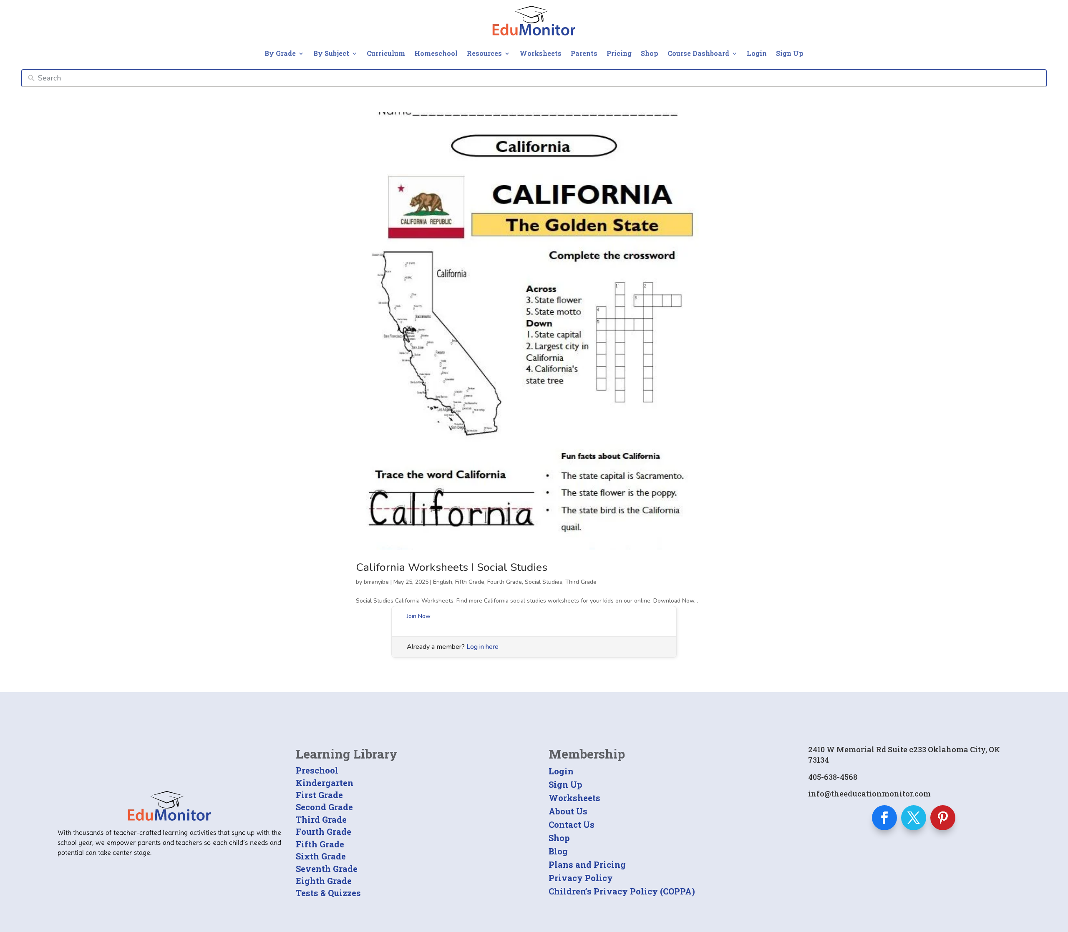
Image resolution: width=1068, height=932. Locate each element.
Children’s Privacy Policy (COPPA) (622, 891)
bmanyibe (376, 582)
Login (757, 53)
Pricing (619, 53)
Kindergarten (324, 782)
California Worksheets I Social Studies (451, 567)
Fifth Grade (469, 582)
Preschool (317, 770)
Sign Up (790, 53)
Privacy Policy (581, 877)
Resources (484, 53)
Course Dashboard (698, 53)
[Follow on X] (913, 817)
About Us (568, 811)
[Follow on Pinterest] (942, 817)
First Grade (319, 794)
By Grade (280, 53)
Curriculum (386, 53)
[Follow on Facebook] (884, 817)
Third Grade (581, 582)
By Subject (331, 53)
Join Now (419, 616)
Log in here (482, 646)
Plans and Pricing (587, 864)
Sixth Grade (321, 856)
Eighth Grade (324, 880)
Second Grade (324, 806)
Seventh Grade (327, 868)
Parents (584, 53)
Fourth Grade (504, 582)
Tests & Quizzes (328, 892)
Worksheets (540, 53)
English (442, 582)
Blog (558, 851)
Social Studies (543, 582)
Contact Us (571, 824)
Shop (649, 53)
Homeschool (436, 53)
